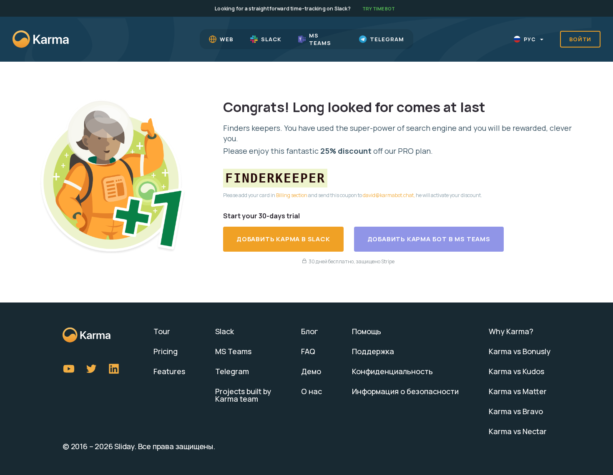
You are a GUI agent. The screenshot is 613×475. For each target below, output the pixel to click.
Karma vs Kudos (516, 371)
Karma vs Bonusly (519, 351)
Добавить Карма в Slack (283, 239)
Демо (311, 371)
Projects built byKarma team (243, 395)
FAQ (308, 351)
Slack (224, 331)
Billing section (291, 195)
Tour (161, 331)
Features (169, 371)
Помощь (366, 331)
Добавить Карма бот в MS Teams (428, 239)
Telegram (232, 371)
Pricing (165, 351)
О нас (311, 391)
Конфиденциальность (392, 371)
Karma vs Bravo (516, 411)
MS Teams (233, 351)
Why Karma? (511, 331)
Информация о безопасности (405, 391)
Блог (309, 331)
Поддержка (373, 351)
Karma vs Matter (518, 391)
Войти (580, 39)
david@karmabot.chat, (389, 195)
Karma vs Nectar (518, 431)
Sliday (124, 446)
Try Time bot (378, 8)
